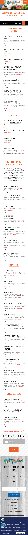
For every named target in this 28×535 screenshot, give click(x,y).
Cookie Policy (9, 527)
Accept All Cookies (20, 533)
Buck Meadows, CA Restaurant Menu (14, 511)
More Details (7, 53)
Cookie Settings (6, 533)
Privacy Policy (15, 527)
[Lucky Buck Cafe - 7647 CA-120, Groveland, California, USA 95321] (13, 3)
